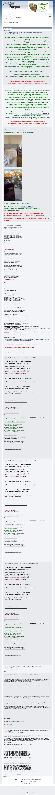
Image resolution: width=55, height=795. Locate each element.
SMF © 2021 (27, 788)
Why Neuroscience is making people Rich (29, 460)
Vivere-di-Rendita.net (25, 339)
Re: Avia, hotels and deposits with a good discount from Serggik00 (33, 128)
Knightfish (11, 732)
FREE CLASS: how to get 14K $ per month (30, 563)
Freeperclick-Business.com (9, 340)
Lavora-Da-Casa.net (19, 340)
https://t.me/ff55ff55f (27, 206)
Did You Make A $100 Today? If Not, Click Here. (43, 13)
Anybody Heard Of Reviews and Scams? (14, 666)
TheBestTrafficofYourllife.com (14, 339)
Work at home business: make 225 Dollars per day (30, 357)
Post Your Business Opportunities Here (14, 563)
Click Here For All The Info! (29, 781)
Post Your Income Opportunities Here (14, 460)
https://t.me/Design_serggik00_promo (17, 76)
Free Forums (30, 789)
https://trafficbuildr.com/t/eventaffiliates (15, 443)
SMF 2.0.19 (23, 788)
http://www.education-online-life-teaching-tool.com (19, 347)
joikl (10, 668)
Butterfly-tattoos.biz (27, 340)
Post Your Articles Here (11, 224)
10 (9, 30)
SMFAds (25, 789)
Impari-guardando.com (33, 339)
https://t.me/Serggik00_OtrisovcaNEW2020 (36, 113)
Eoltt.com (6, 339)
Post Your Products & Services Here (13, 32)
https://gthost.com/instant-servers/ (31, 771)
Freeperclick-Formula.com (44, 339)
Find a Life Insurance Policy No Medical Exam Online (32, 674)
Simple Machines (32, 788)
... (8, 30)
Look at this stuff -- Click (9, 279)
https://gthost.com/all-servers (27, 740)
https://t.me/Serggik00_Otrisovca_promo (16, 117)
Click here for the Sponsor (10, 228)
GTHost (6, 735)
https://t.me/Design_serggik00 (36, 71)
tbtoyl (12, 225)
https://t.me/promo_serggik (12, 210)
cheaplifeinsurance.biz (12, 725)
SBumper (10, 34)
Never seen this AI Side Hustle (22, 224)
